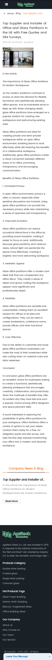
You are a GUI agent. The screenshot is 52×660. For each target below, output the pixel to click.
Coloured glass (11, 583)
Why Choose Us (11, 630)
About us (7, 625)
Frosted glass (10, 573)
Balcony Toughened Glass (17, 606)
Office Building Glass (14, 611)
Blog (18, 13)
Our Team (8, 635)
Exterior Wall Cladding (15, 601)
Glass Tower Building (14, 597)
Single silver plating (13, 578)
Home (10, 13)
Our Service (9, 640)
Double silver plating (14, 568)
